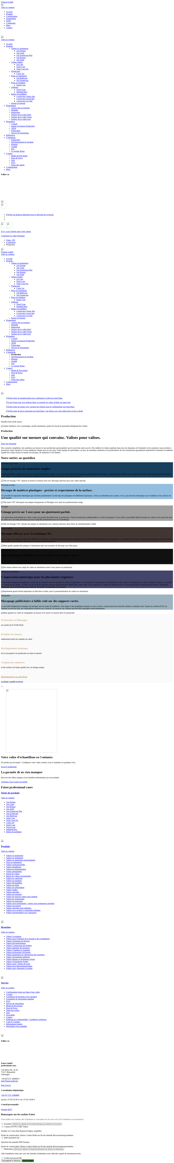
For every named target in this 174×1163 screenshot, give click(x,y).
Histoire (14, 359)
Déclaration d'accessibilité (16, 1026)
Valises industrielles (14, 871)
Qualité (14, 361)
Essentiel (7, 1124)
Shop (8, 25)
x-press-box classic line (25, 311)
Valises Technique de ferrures (18, 941)
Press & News (17, 373)
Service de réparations (20, 348)
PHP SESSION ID (11, 1138)
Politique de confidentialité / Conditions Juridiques (26, 1019)
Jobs (13, 375)
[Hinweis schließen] (2, 686)
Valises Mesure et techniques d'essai (20, 959)
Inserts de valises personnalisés (18, 876)
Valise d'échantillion (14, 883)
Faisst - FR (10, 240)
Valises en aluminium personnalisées (20, 860)
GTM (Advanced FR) (13, 1158)
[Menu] (2, 5)
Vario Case (20, 281)
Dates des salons (17, 380)
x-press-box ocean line (25, 313)
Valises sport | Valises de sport (18, 964)
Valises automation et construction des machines (25, 955)
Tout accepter (28, 1161)
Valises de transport (14, 894)
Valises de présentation (15, 887)
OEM (8, 21)
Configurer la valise (9, 236)
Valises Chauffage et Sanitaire (18, 950)
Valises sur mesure (13, 906)
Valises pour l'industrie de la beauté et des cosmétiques (28, 939)
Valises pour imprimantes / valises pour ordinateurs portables (30, 903)
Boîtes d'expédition (19, 309)
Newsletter (10, 1015)
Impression (15, 327)
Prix (13, 364)
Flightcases (15, 286)
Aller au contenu (7, 7)
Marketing (8, 1149)
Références (10, 350)
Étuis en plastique (18, 297)
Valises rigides (17, 277)
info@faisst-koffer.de (9, 1081)
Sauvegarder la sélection (11, 1161)
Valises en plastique (14, 881)
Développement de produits (22, 357)
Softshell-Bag (21, 306)
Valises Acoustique (13, 936)
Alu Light (20, 268)
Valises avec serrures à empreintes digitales (23, 910)
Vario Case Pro (22, 284)
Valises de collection (14, 878)
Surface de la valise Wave (21, 332)
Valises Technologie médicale (18, 957)
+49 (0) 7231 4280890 (10, 1095)
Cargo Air (20, 288)
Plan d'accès (6, 1085)
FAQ (13, 377)
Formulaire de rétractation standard (20, 999)
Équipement (11, 19)
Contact (9, 28)
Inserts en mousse (18, 318)
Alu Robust (21, 272)
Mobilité (14, 325)
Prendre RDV (6, 1109)
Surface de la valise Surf (21, 334)
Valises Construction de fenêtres (19, 946)
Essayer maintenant (9, 767)
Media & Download (19, 370)
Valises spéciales (12, 892)
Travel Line (21, 304)
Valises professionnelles (15, 865)
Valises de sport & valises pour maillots (21, 897)
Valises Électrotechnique (16, 943)
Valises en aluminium (19, 263)
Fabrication (15, 345)
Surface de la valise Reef (21, 329)
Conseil (14, 338)
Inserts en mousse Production (23, 341)
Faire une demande (8, 444)
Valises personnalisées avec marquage (21, 913)
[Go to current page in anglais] (7, 217)
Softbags (14, 302)
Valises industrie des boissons (18, 948)
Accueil (9, 12)
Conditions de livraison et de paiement (21, 997)
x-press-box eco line (24, 316)
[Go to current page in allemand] (30, 215)
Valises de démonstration (16, 869)
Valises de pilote (12, 885)
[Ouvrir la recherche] (3, 208)
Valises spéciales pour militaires (18, 908)
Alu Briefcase (21, 293)
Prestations (10, 336)
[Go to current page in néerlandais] (7, 219)
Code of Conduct (13, 1022)
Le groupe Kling (18, 366)
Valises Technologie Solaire (17, 961)
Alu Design (21, 265)
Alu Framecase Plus (24, 270)
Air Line (19, 279)
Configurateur (11, 16)
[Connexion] (4, 227)
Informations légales (14, 1024)
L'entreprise (11, 23)
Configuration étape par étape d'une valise (23, 992)
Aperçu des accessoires (20, 322)
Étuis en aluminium (19, 291)
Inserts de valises (13, 874)
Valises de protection (14, 901)
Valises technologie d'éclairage (18, 952)
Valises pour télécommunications (19, 966)
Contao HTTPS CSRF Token (16, 1127)
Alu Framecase (22, 295)
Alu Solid (20, 275)
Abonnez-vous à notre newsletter (14, 782)
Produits (9, 14)
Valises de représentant (15, 899)
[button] (87, 37)
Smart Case (20, 300)
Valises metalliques (13, 867)
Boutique (21, 236)
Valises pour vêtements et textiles (19, 968)
